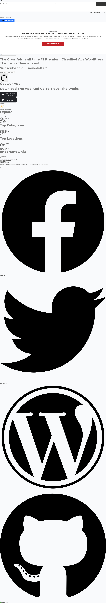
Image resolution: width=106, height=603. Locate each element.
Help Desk (3, 156)
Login (2, 17)
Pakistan (2, 145)
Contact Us (3, 122)
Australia (3, 149)
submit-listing (4, 118)
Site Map (3, 161)
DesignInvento (43, 164)
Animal (2, 136)
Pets (1, 134)
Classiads (13, 164)
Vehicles (2, 133)
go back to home (53, 43)
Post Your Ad (8, 20)
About (2, 157)
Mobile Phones (4, 131)
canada (2, 144)
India (1, 147)
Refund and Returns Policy (8, 159)
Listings (97, 12)
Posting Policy (4, 162)
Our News (3, 121)
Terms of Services (5, 160)
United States (4, 143)
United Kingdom (5, 148)
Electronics (3, 132)
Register (8, 17)
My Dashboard (4, 117)
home (92, 12)
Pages (103, 12)
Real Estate (3, 130)
